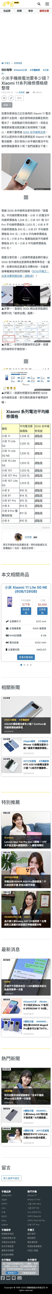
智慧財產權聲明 (34, 1246)
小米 (3, 1212)
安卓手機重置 (7, 1246)
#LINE (7, 982)
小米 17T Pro (33, 1224)
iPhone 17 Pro (33, 1199)
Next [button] (51, 622)
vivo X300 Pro (34, 1212)
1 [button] (21, 665)
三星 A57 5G (33, 1208)
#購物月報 (28, 1021)
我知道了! (12, 1273)
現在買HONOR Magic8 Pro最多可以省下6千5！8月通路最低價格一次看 (36, 1027)
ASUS (4, 1216)
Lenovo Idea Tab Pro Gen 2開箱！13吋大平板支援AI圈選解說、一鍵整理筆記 (25, 843)
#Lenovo (8, 837)
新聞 (19, 10)
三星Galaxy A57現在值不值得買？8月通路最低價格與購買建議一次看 (35, 1116)
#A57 (27, 917)
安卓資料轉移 (7, 1254)
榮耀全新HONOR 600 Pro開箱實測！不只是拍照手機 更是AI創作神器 (25, 883)
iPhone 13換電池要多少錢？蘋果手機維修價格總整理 (36, 746)
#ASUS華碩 (10, 720)
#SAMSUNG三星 (12, 917)
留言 (19, 98)
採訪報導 (6, 69)
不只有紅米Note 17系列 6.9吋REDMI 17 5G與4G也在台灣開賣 (35, 1007)
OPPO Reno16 (34, 1216)
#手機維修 (35, 70)
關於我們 (31, 1233)
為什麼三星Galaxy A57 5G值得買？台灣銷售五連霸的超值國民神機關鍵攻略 (25, 923)
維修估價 (44, 10)
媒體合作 (31, 1268)
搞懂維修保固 (7, 1233)
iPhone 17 (32, 1195)
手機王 (7, 63)
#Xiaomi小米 (20, 70)
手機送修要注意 (8, 1238)
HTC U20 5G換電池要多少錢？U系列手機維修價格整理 (36, 766)
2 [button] (24, 665)
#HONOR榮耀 (11, 877)
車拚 (30, 10)
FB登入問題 (32, 1250)
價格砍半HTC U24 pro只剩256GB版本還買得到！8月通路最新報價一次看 (35, 1136)
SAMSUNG (6, 1195)
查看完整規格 (26, 657)
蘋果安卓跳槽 (7, 1250)
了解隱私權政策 (29, 1273)
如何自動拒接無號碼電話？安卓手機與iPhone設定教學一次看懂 (24, 1097)
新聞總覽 (18, 63)
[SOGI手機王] (10, 4)
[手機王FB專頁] (3, 1278)
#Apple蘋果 (29, 741)
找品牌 (6, 10)
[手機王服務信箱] (19, 1278)
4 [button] (31, 665)
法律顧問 (31, 1263)
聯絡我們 (31, 1238)
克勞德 (21, 92)
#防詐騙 (8, 1091)
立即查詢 (42, 611)
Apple (4, 1199)
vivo (3, 1208)
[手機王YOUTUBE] (8, 1278)
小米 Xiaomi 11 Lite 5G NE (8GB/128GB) (26, 589)
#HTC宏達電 (29, 761)
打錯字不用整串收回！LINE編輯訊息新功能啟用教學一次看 (25, 988)
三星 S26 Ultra (34, 1203)
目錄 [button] (6, 104)
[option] (26, 623)
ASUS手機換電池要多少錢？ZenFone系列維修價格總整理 (25, 726)
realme (4, 1224)
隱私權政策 (32, 1242)
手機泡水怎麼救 (8, 1242)
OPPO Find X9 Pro (36, 1220)
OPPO (4, 1203)
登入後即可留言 (11, 1178)
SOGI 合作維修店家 (34, 132)
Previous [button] (1, 622)
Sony (3, 1220)
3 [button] (27, 665)
